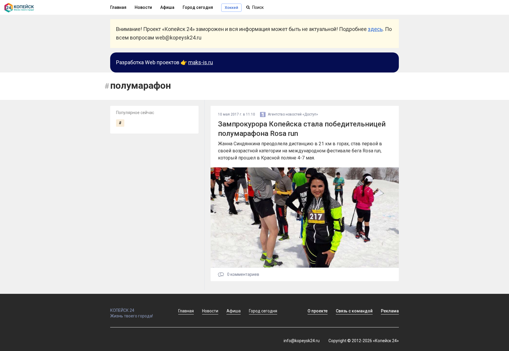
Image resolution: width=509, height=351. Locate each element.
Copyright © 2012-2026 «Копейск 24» (363, 340)
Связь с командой (354, 311)
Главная (118, 7)
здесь (375, 29)
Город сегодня (198, 7)
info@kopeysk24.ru (302, 340)
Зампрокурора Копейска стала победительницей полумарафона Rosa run (302, 128)
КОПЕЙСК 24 (122, 310)
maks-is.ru (200, 62)
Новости (143, 7)
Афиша (167, 7)
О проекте (318, 311)
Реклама (390, 311)
